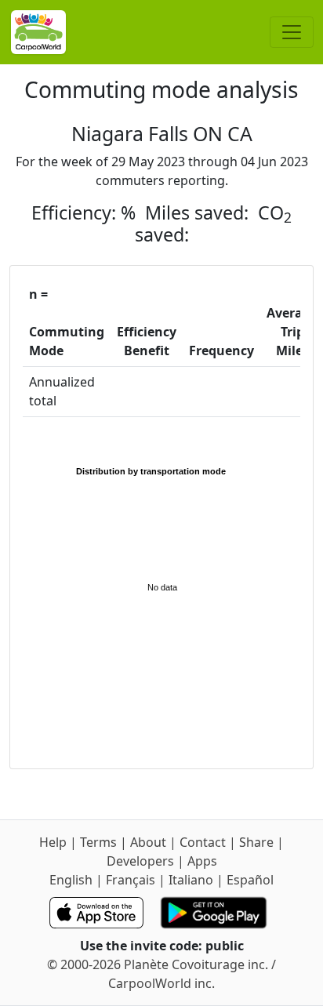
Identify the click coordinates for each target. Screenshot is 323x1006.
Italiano (191, 879)
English (71, 879)
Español (250, 879)
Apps (202, 861)
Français (130, 879)
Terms (98, 842)
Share (256, 842)
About (148, 842)
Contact (203, 842)
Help (53, 842)
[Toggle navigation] (292, 32)
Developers (140, 861)
